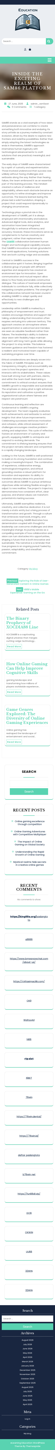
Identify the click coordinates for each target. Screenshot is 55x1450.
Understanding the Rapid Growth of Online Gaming (29, 853)
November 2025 (27, 1374)
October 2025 (27, 1378)
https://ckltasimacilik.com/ (29, 981)
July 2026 (27, 1344)
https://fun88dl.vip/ (29, 1193)
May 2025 (27, 1400)
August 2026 (27, 1340)
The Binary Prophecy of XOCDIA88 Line (22, 622)
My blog (33, 568)
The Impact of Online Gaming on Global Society (30, 843)
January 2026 (27, 1365)
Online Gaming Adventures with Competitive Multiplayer (29, 833)
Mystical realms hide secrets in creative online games (29, 863)
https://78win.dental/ (29, 1116)
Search (49, 41)
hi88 (29, 1039)
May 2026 (27, 1353)
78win (29, 1097)
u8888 (29, 939)
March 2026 (27, 1361)
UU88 (29, 1251)
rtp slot (29, 1058)
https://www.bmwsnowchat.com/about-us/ (29, 960)
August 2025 (27, 1387)
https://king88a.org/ (23, 916)
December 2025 (27, 1370)
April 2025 (27, 1404)
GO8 (29, 1213)
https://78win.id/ (29, 1136)
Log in (27, 1418)
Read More (14, 646)
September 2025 (28, 1382)
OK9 (29, 1000)
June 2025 (27, 1395)
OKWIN (29, 1232)
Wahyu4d (28, 1020)
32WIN (29, 1271)
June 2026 (27, 1348)
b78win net (29, 1174)
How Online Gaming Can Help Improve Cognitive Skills (27, 668)
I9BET (29, 1078)
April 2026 (27, 1357)
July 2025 (27, 1391)
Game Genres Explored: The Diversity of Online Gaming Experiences (27, 716)
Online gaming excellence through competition (30, 823)
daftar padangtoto (29, 1155)
